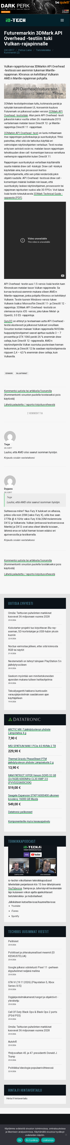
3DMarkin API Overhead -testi (21, 133)
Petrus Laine (25, 50)
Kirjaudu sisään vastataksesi (19, 458)
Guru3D (8, 321)
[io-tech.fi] (15, 20)
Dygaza (8, 488)
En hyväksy (32, 1140)
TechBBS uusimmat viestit (28, 931)
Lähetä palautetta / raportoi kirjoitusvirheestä (29, 404)
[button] (62, 20)
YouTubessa (15, 888)
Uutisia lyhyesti (20, 603)
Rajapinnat (21, 373)
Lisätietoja (48, 1140)
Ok (19, 1140)
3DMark (9, 373)
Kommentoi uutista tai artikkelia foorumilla (28, 390)
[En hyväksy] (66, 1134)
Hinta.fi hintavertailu (17, 1098)
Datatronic (25, 719)
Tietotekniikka (43, 50)
